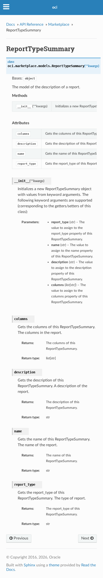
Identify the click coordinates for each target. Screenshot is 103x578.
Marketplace (58, 24)
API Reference (31, 24)
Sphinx (29, 565)
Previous (20, 538)
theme (54, 565)
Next (85, 538)
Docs (10, 24)
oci (54, 7)
